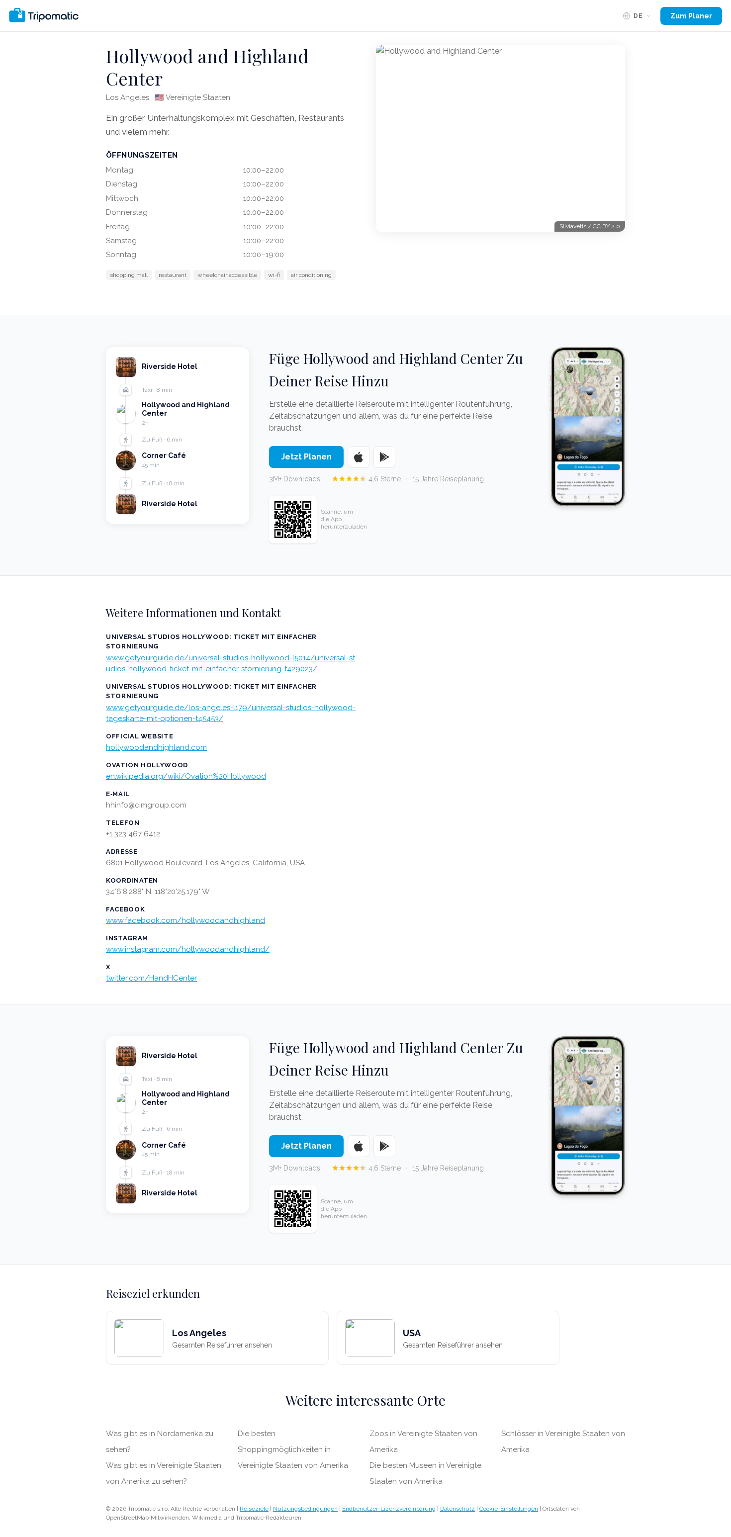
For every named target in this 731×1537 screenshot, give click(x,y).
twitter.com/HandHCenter (151, 978)
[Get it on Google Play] (384, 457)
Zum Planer (691, 16)
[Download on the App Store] (358, 457)
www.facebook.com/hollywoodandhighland (185, 920)
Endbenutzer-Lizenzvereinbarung (389, 1508)
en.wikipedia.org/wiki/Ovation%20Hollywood (186, 776)
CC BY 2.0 (606, 226)
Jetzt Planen (306, 456)
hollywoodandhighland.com (156, 747)
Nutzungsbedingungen (305, 1508)
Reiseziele (254, 1508)
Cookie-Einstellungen (508, 1508)
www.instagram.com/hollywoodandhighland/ (188, 949)
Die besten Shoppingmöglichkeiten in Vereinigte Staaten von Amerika (293, 1449)
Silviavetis (572, 226)
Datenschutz (457, 1508)
